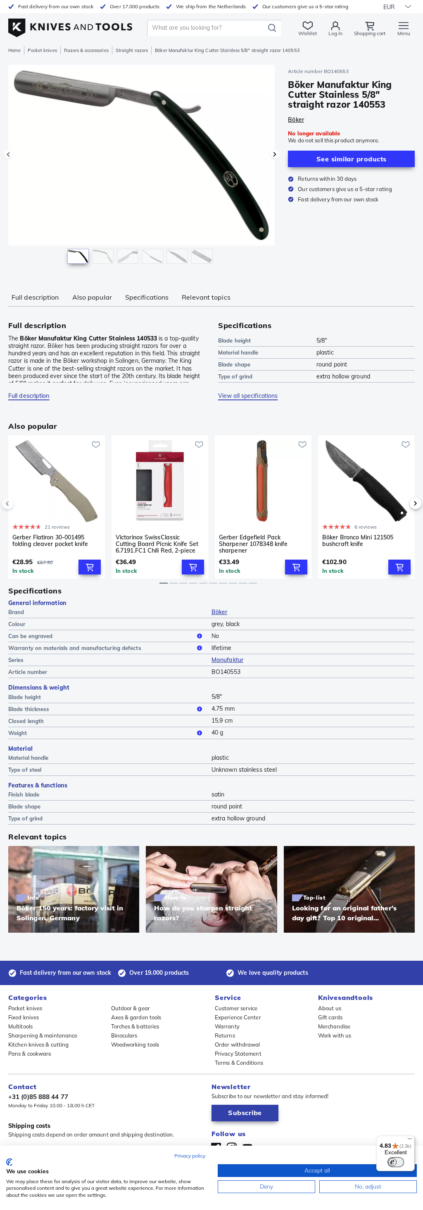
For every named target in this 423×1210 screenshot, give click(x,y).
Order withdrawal (237, 1044)
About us (329, 1008)
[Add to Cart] (89, 567)
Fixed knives (23, 1017)
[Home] (70, 25)
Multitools (20, 1026)
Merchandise (334, 1026)
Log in (335, 33)
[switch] (395, 1162)
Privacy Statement (238, 1053)
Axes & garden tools (136, 1017)
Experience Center (238, 1017)
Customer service (236, 1008)
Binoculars (124, 1035)
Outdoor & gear (130, 1008)
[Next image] (274, 154)
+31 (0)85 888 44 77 (38, 1097)
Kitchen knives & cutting (38, 1044)
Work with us (334, 1035)
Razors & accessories (86, 50)
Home (14, 50)
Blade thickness (29, 709)
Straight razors (132, 50)
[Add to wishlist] (96, 444)
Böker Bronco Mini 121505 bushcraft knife (357, 541)
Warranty (227, 1026)
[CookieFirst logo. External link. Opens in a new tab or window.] (9, 1162)
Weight (17, 733)
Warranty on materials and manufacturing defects (74, 648)
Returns (225, 1035)
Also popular (92, 297)
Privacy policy (189, 1156)
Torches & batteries (135, 1026)
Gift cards (330, 1017)
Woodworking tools (135, 1044)
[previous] (21, 503)
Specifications (147, 297)
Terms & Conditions (239, 1062)
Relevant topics (206, 297)
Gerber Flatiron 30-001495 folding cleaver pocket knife (50, 541)
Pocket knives (42, 50)
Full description (35, 297)
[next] (401, 503)
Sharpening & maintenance (42, 1035)
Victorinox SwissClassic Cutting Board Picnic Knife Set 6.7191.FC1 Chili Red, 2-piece (157, 544)
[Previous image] (8, 154)
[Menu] (410, 1141)
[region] (141, 168)
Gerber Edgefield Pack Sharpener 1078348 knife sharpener (253, 544)
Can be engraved (30, 636)
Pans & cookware (30, 1053)
